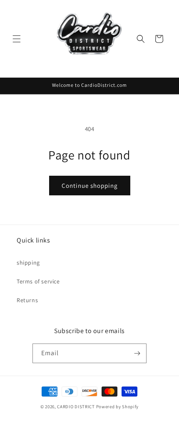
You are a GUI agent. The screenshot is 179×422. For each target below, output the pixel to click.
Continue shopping (90, 186)
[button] (16, 39)
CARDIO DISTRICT (76, 406)
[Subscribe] (137, 353)
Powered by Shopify (117, 406)
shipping (28, 262)
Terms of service (38, 281)
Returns (27, 300)
